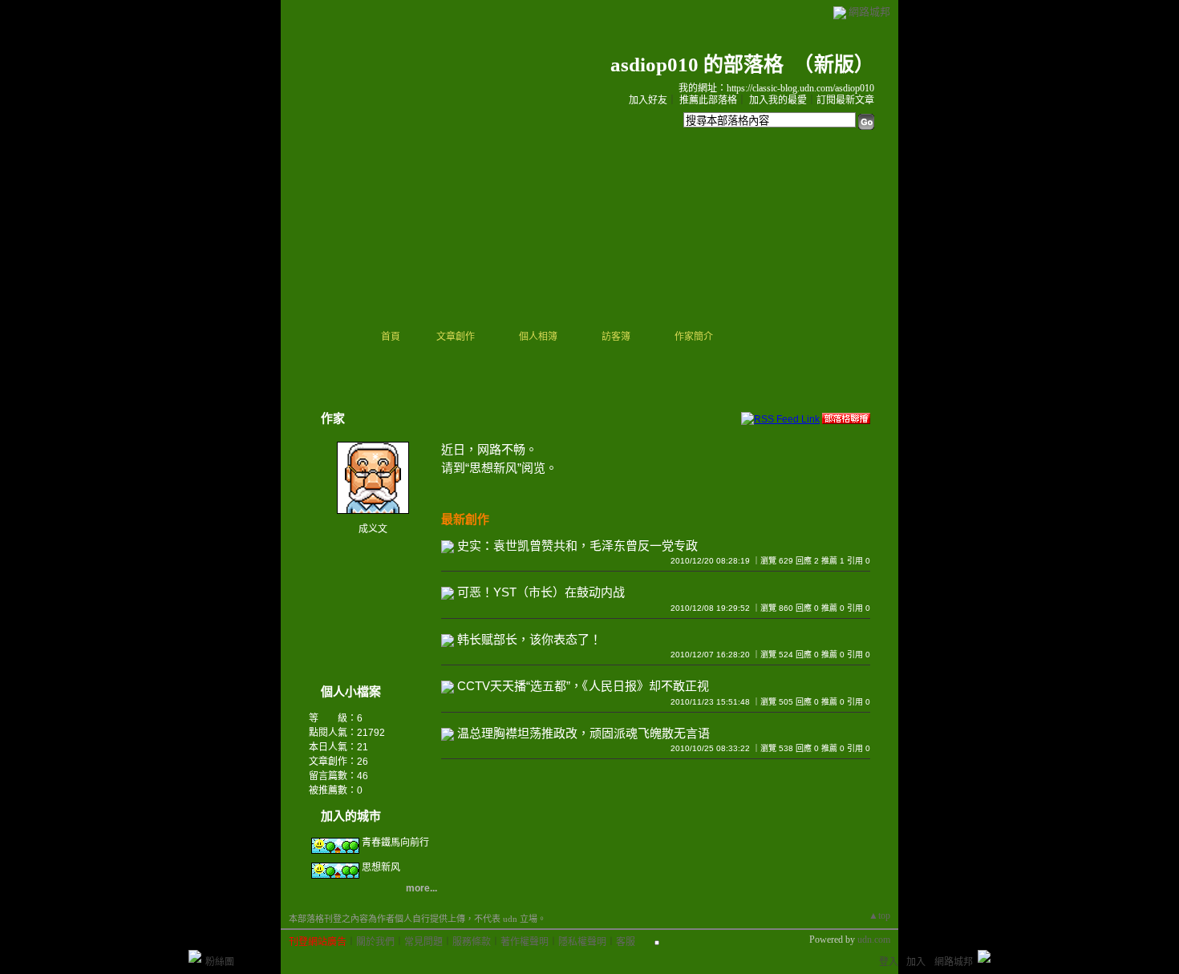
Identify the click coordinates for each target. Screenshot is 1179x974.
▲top (879, 915)
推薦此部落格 (708, 100)
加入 (916, 962)
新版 (834, 64)
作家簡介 (694, 336)
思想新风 (381, 867)
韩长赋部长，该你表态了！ (529, 639)
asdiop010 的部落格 (697, 64)
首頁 (390, 336)
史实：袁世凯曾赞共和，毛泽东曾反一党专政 (577, 545)
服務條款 (471, 942)
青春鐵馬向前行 (395, 842)
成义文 (373, 529)
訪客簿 (616, 336)
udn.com (873, 939)
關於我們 (375, 942)
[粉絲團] (194, 956)
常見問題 (423, 942)
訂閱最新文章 (845, 100)
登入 (888, 962)
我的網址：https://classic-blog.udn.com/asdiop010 (776, 88)
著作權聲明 (524, 942)
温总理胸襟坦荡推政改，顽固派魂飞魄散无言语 (583, 733)
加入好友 (648, 100)
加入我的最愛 (778, 100)
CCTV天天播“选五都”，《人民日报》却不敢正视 (583, 686)
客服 (625, 942)
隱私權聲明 (582, 942)
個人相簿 (538, 336)
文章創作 (455, 336)
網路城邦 (869, 12)
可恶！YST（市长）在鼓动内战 (541, 592)
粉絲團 (219, 962)
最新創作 (465, 519)
